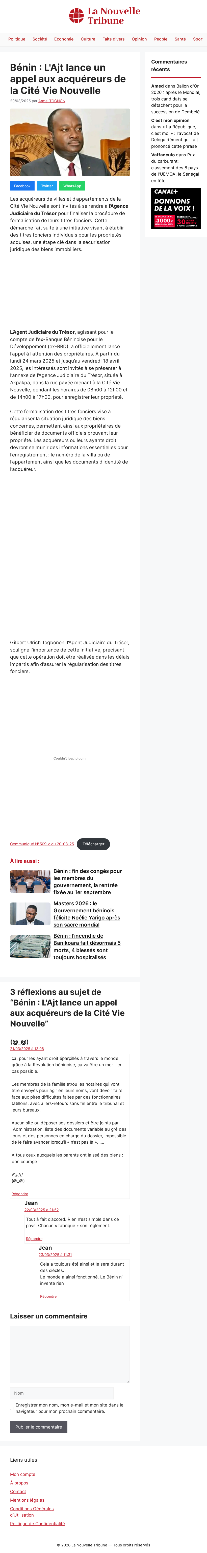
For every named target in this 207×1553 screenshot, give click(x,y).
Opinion (139, 38)
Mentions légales (27, 1500)
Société (40, 38)
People (160, 38)
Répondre (20, 1194)
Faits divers (113, 38)
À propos (19, 1482)
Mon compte (22, 1474)
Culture (88, 38)
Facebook (22, 186)
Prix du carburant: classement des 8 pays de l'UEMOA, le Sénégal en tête (175, 167)
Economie (63, 38)
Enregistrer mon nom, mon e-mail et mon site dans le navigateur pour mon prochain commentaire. (69, 1408)
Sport (198, 38)
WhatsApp (72, 186)
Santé (180, 38)
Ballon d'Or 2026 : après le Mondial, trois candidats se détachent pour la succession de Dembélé (175, 98)
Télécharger (94, 844)
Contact (18, 1491)
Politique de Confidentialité (37, 1523)
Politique (16, 38)
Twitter (47, 186)
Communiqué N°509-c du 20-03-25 (42, 844)
